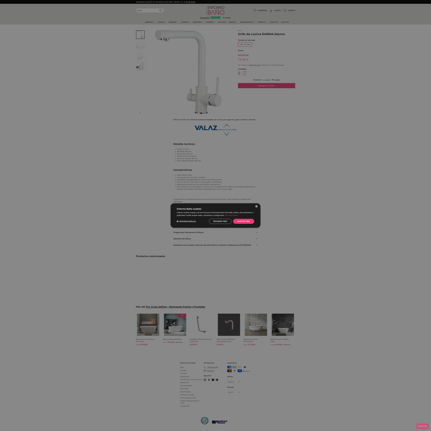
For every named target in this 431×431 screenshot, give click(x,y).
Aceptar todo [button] (243, 221)
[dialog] (215, 215)
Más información (231, 215)
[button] (186, 221)
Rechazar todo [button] (220, 221)
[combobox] (256, 206)
